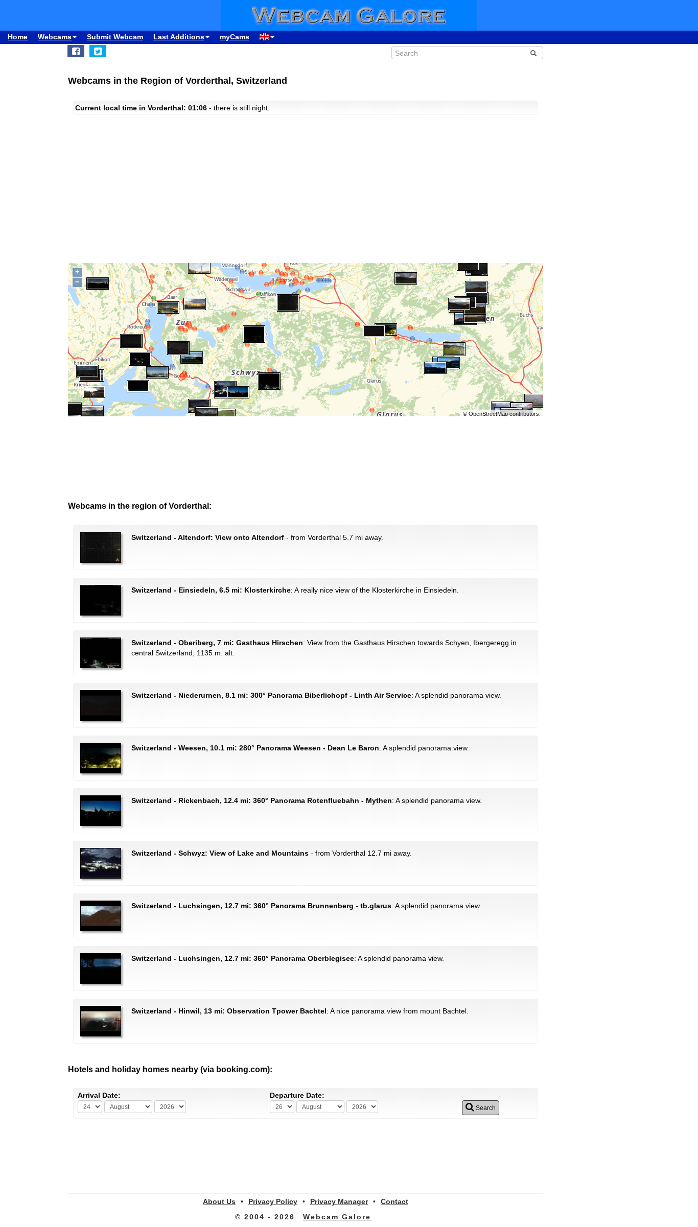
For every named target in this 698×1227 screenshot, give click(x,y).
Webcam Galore (337, 1217)
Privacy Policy (272, 1201)
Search (485, 1108)
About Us (219, 1201)
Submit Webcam (115, 37)
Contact (394, 1201)
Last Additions (178, 37)
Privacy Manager (339, 1201)
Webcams (55, 37)
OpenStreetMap (488, 414)
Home (18, 37)
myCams (234, 37)
